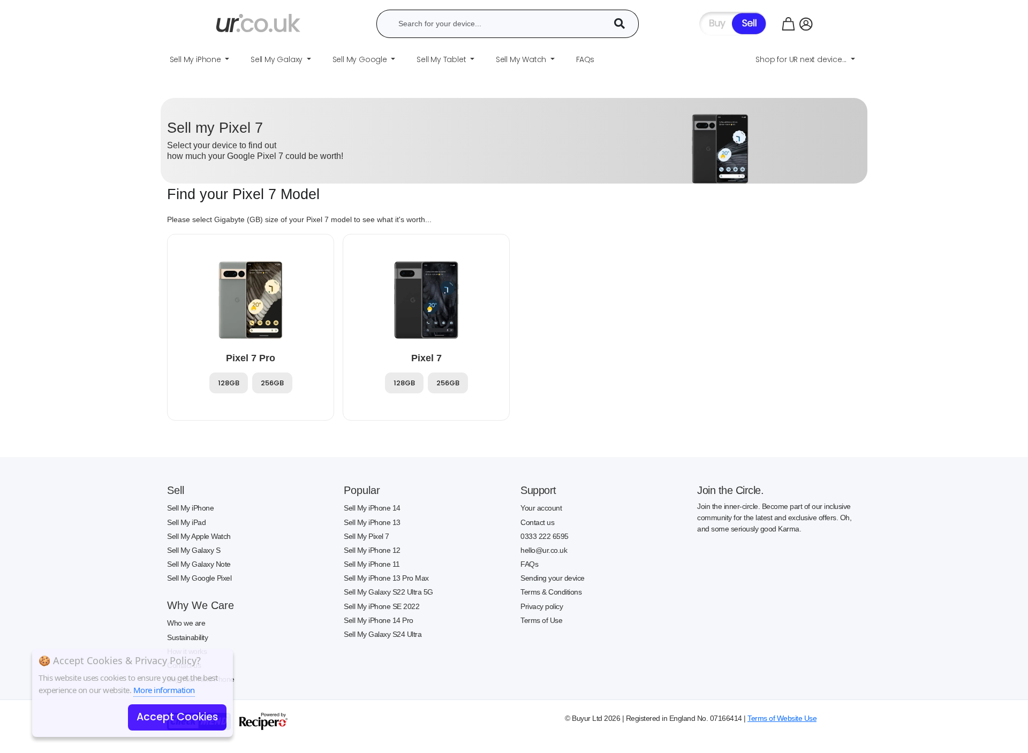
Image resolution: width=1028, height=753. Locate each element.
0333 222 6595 (544, 536)
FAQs (529, 564)
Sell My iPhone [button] (196, 59)
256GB (272, 383)
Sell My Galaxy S (193, 550)
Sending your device (552, 578)
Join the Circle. (730, 490)
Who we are (186, 623)
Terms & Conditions (550, 592)
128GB (228, 383)
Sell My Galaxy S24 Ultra (382, 634)
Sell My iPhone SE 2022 (381, 606)
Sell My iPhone (190, 508)
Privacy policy (541, 606)
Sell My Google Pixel (199, 578)
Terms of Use (541, 620)
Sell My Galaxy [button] (278, 59)
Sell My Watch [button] (522, 59)
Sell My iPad (186, 522)
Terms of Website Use (782, 718)
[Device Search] (623, 24)
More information (164, 689)
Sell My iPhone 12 (372, 550)
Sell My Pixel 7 (366, 536)
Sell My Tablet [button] (442, 59)
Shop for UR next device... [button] (802, 59)
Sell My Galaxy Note (199, 564)
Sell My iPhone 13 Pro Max (386, 578)
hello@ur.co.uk (543, 550)
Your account (541, 508)
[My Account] (806, 24)
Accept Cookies (177, 717)
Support (538, 490)
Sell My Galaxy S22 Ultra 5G (388, 592)
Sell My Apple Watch (199, 536)
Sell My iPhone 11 (372, 564)
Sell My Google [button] (360, 59)
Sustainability (187, 637)
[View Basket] (788, 24)
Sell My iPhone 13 (372, 522)
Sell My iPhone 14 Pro (378, 620)
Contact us (537, 522)
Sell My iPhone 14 (372, 508)
